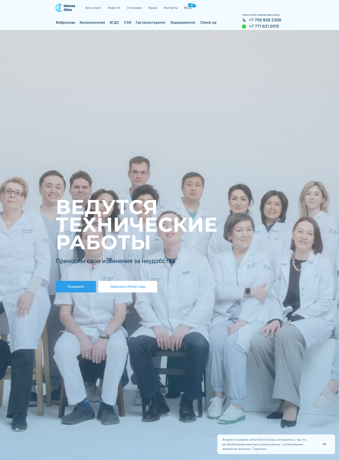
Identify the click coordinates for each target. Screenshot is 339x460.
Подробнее (259, 449)
